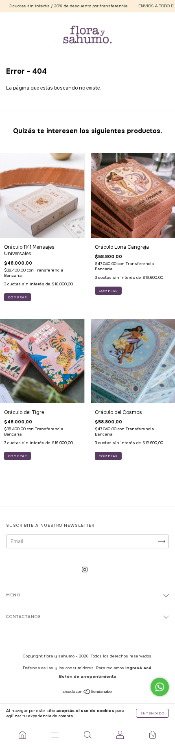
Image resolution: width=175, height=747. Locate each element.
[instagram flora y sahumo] (84, 569)
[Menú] (55, 735)
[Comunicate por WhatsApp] (160, 687)
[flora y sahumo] (22, 735)
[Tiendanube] (87, 693)
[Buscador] (87, 735)
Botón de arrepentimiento (87, 676)
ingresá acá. (139, 667)
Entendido (152, 713)
